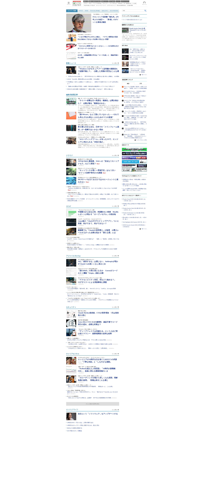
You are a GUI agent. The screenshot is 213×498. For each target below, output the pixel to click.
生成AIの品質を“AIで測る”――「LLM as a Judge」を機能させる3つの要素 (88, 244)
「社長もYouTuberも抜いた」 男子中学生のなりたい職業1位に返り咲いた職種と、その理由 (93, 76)
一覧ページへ (144, 74)
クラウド (69, 155)
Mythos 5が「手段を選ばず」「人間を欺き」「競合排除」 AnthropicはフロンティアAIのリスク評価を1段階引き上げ (135, 136)
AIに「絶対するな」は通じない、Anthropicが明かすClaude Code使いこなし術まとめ (137, 51)
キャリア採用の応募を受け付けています (132, 19)
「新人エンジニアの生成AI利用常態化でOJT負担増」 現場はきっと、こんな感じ (90, 386)
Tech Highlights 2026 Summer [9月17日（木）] (134, 222)
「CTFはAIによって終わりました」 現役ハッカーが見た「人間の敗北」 (87, 348)
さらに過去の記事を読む (93, 404)
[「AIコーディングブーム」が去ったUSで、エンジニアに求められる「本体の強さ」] (71, 140)
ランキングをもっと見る (141, 140)
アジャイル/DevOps (73, 256)
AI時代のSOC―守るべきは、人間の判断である (80, 422)
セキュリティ (71, 307)
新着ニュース (71, 63)
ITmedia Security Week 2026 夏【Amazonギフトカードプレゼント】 (137, 30)
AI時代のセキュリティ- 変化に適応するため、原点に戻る (83, 425)
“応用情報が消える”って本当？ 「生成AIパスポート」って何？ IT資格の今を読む (138, 64)
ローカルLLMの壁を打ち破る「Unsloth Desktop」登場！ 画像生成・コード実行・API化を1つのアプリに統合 (135, 117)
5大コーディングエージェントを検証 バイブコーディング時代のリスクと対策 (138, 57)
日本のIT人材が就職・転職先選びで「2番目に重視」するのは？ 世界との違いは (90, 89)
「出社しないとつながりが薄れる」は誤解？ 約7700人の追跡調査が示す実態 (89, 397)
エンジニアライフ (72, 409)
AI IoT (68, 206)
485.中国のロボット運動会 (74, 430)
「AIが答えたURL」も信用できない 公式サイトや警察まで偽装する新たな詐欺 (89, 344)
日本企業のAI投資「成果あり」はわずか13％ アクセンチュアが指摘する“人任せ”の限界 (92, 249)
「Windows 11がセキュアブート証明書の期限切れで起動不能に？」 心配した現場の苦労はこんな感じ (98, 71)
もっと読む (115, 63)
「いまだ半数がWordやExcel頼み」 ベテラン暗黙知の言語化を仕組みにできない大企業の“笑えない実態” (135, 106)
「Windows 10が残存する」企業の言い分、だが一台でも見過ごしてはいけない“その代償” (92, 188)
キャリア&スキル (72, 354)
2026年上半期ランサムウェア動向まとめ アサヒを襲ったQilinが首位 (86, 340)
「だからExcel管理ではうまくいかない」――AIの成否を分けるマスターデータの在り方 (135, 130)
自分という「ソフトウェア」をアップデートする (98, 414)
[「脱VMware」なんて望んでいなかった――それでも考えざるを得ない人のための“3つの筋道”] (71, 115)
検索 (145, 10)
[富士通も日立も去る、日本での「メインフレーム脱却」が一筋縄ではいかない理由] (71, 128)
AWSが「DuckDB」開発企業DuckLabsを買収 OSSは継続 (83, 79)
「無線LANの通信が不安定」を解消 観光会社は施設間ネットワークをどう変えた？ (91, 86)
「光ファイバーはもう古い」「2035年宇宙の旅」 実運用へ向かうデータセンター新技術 (138, 70)
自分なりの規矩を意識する (74, 428)
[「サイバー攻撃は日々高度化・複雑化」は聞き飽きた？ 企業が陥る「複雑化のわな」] (71, 101)
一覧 (115, 409)
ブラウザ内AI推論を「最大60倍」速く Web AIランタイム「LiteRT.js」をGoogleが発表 (91, 288)
